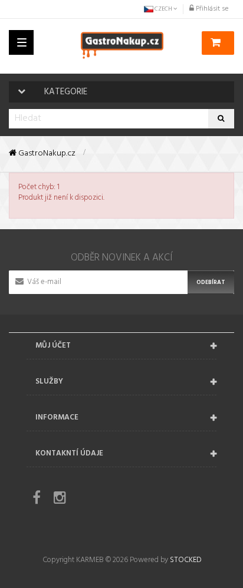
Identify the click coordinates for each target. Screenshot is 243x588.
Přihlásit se (211, 9)
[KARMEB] (122, 45)
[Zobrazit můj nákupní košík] (218, 43)
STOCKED (185, 560)
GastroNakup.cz (46, 154)
